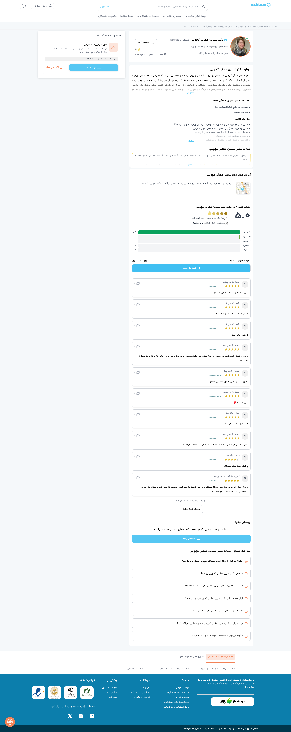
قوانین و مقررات (142, 697)
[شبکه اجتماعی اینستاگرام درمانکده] (81, 716)
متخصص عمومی (135, 669)
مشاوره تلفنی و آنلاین (178, 692)
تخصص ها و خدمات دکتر (220, 656)
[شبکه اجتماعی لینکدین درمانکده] (92, 716)
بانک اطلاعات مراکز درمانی (176, 707)
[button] (243, 188)
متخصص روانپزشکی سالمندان (174, 669)
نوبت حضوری (182, 687)
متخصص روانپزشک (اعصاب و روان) (221, 26)
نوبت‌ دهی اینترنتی (258, 26)
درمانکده (273, 26)
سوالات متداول (109, 687)
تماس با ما (111, 692)
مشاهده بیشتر (190, 509)
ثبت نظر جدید (189, 268)
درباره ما (146, 687)
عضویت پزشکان (107, 16)
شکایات (113, 697)
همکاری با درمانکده (140, 692)
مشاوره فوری (182, 697)
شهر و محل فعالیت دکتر (192, 657)
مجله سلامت (126, 16)
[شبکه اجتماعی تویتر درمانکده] (70, 716)
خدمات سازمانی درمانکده (176, 702)
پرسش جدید (189, 538)
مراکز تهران (243, 26)
